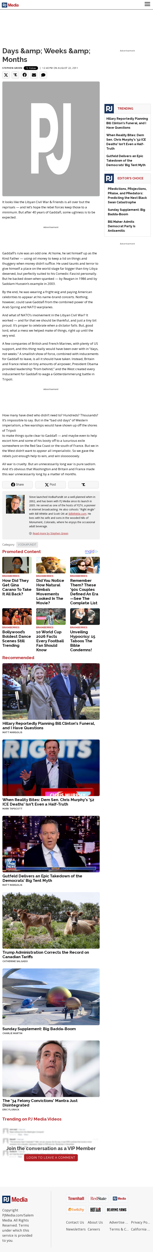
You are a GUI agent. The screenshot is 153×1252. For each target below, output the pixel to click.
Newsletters (76, 1229)
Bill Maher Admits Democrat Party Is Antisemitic (121, 226)
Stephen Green (12, 68)
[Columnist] (17, 504)
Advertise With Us (119, 1222)
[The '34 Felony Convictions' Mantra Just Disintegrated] (51, 1068)
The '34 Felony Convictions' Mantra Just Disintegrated (40, 1102)
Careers (94, 1229)
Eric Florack (10, 1109)
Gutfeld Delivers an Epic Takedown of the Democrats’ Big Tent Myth (42, 878)
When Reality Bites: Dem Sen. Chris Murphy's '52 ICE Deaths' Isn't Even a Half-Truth (48, 801)
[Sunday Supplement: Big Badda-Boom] (51, 996)
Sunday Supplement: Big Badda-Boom (39, 1028)
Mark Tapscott (12, 808)
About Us (95, 1222)
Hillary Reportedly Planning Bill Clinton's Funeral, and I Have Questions (48, 725)
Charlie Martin (12, 1033)
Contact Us (75, 1222)
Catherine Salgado (15, 961)
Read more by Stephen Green (50, 533)
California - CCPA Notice (141, 1229)
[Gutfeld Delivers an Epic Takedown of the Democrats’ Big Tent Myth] (51, 843)
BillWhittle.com (77, 513)
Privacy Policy (141, 1222)
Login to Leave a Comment (50, 1157)
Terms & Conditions (119, 1229)
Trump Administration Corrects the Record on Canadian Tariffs (45, 954)
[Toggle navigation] (147, 4)
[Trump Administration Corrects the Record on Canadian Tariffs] (51, 920)
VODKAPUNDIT (27, 544)
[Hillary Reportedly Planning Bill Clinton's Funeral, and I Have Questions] (51, 691)
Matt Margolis (12, 732)
